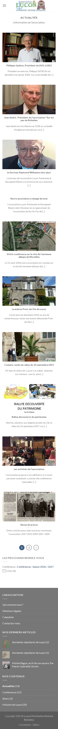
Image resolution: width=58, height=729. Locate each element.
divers (5, 698)
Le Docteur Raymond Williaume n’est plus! (29, 172)
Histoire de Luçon (12, 704)
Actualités (8, 686)
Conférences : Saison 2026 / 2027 (35, 566)
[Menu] (4, 5)
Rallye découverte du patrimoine (29, 417)
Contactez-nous (11, 623)
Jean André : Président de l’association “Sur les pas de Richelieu (29, 119)
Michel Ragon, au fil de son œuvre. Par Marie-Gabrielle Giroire (33, 665)
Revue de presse (29, 524)
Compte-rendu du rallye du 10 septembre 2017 (29, 365)
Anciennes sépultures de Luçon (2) (30, 642)
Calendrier (8, 617)
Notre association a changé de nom (29, 198)
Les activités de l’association (29, 469)
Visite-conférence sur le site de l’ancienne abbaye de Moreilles (29, 255)
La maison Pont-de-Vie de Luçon (29, 309)
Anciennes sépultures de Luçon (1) (30, 652)
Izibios (36, 724)
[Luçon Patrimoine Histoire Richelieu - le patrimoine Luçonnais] (31, 5)
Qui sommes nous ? (12, 604)
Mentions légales (11, 610)
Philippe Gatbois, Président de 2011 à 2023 (29, 65)
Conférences (9, 692)
